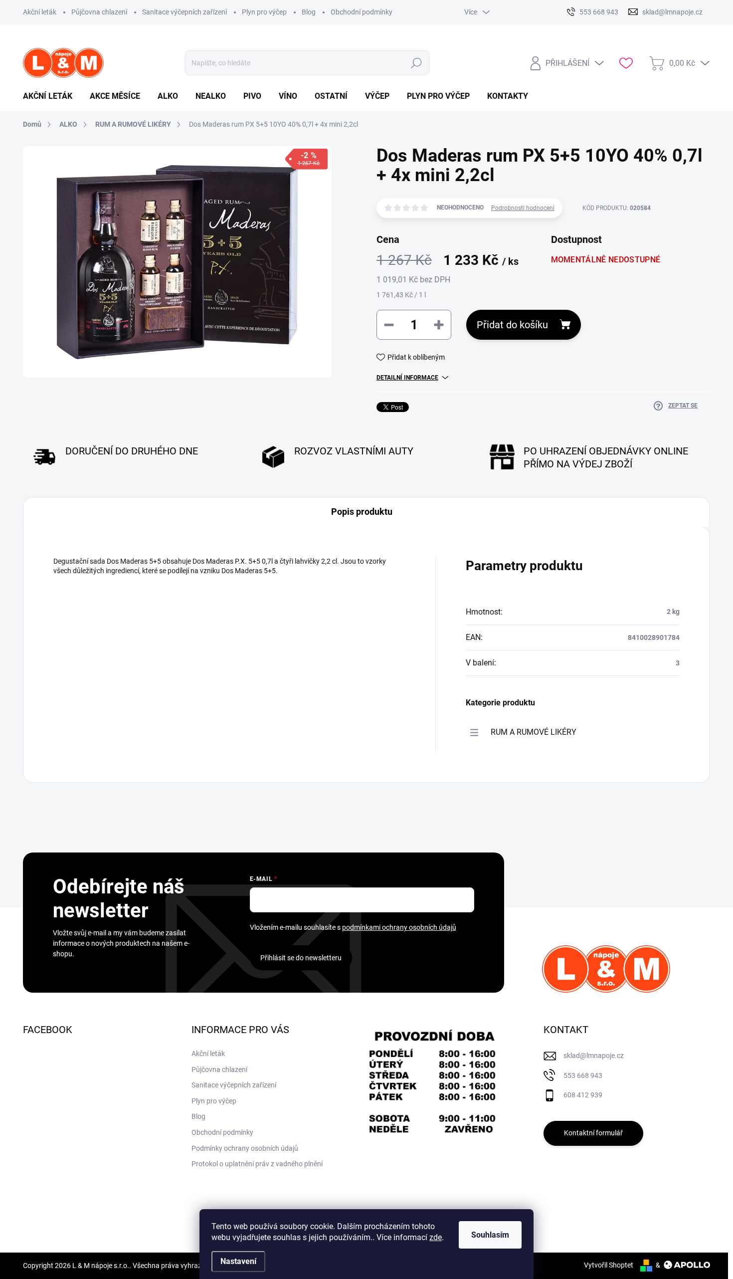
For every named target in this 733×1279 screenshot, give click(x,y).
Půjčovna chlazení (99, 12)
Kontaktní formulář (593, 1133)
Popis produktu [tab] (361, 511)
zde (435, 1237)
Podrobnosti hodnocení (522, 208)
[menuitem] (51, 96)
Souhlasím (490, 1235)
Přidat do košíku (512, 325)
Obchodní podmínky (361, 12)
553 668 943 (582, 1075)
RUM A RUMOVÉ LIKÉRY (533, 732)
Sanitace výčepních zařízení (184, 12)
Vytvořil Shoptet (608, 1265)
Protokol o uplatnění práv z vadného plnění (257, 1164)
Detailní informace (407, 377)
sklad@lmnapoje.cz (593, 1056)
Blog (309, 12)
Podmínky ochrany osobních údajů (244, 1148)
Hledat (416, 63)
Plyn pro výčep (264, 12)
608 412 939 (582, 1095)
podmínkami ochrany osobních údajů (399, 927)
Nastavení (238, 1261)
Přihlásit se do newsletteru (301, 958)
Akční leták (39, 12)
